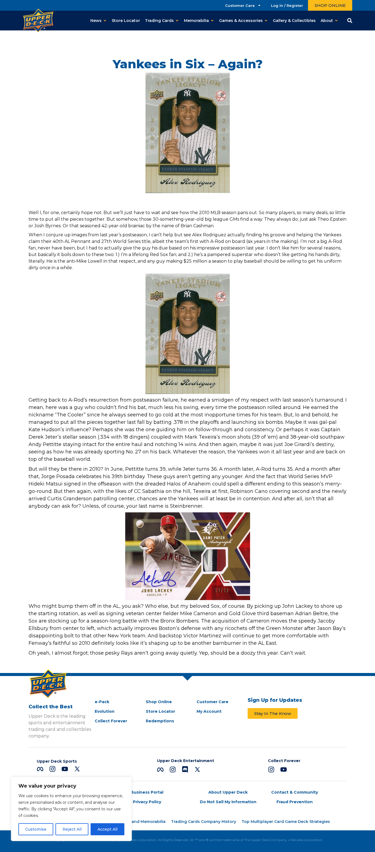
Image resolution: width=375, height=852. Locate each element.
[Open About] (336, 21)
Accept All (107, 829)
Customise (35, 829)
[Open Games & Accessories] (266, 21)
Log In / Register (287, 5)
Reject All (72, 829)
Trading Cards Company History (203, 821)
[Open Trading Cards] (177, 21)
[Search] (349, 20)
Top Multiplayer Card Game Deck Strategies (286, 821)
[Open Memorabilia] (212, 21)
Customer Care (240, 5)
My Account (209, 711)
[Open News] (105, 21)
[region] (71, 809)
